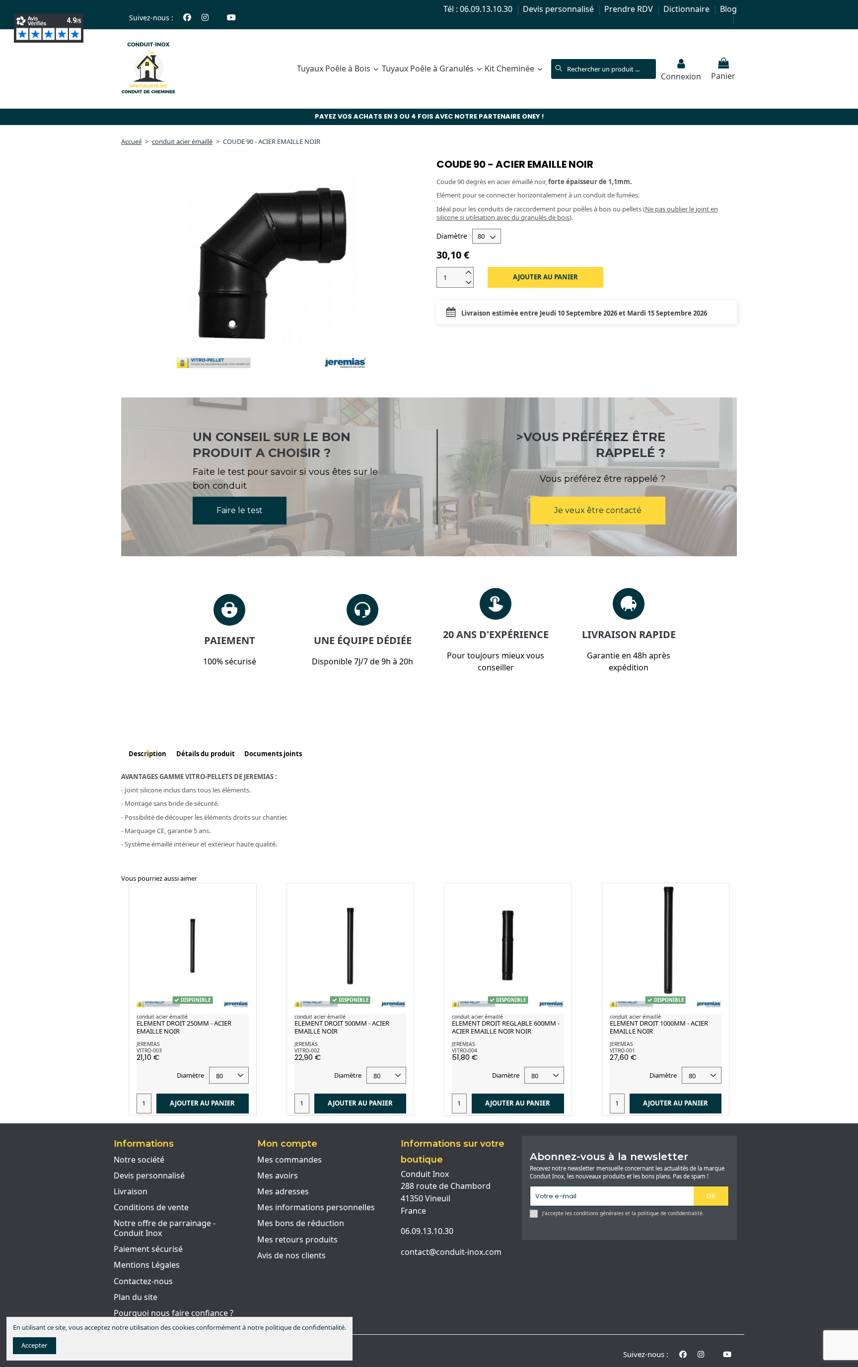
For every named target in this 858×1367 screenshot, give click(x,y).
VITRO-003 (149, 1050)
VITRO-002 (307, 1050)
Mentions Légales (147, 1265)
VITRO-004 (464, 1050)
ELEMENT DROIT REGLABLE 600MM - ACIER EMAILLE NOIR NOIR (506, 1027)
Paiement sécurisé (148, 1249)
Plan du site (135, 1297)
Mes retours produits (297, 1240)
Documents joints (273, 754)
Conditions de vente (151, 1208)
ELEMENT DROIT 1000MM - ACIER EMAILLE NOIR (659, 1027)
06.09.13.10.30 (427, 1231)
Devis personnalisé (559, 8)
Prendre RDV (629, 8)
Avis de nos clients (291, 1256)
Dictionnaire (687, 8)
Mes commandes (289, 1160)
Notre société (139, 1160)
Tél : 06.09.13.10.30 (478, 8)
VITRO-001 (622, 1050)
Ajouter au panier (545, 276)
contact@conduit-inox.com (451, 1251)
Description (147, 754)
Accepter (34, 1345)
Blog (728, 8)
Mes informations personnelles (316, 1208)
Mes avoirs (277, 1176)
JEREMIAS (148, 1044)
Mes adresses (283, 1192)
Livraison (130, 1192)
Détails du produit (205, 754)
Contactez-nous (143, 1282)
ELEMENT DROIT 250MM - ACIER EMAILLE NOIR (184, 1027)
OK (711, 1195)
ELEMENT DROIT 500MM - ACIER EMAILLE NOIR (341, 1027)
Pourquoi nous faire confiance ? (173, 1313)
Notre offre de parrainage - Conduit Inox (164, 1228)
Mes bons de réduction (300, 1224)
